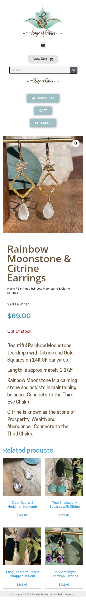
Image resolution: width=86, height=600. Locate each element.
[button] (43, 45)
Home (11, 288)
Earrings (23, 288)
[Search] (73, 70)
